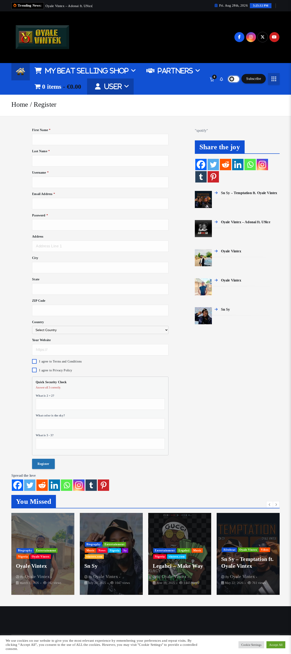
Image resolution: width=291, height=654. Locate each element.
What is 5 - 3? (45, 435)
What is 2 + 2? (45, 395)
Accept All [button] (276, 644)
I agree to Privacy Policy (55, 370)
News (102, 550)
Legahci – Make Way (178, 566)
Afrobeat (229, 549)
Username (40, 172)
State (35, 279)
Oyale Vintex (41, 556)
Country (38, 322)
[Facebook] (17, 485)
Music (90, 550)
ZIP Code (38, 300)
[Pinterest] (103, 485)
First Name (41, 130)
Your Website (41, 340)
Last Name (41, 151)
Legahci (184, 550)
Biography (25, 550)
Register (45, 104)
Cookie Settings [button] (251, 644)
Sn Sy (91, 566)
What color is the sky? (50, 415)
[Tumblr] (91, 485)
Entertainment (46, 550)
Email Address (43, 194)
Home (19, 104)
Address (37, 236)
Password (40, 215)
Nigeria (23, 556)
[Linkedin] (54, 485)
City (35, 258)
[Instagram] (79, 485)
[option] (42, 554)
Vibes (265, 549)
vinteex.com (94, 556)
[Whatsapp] (66, 485)
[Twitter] (29, 485)
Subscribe (253, 79)
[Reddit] (42, 485)
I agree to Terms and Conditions (60, 361)
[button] (269, 504)
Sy (125, 550)
